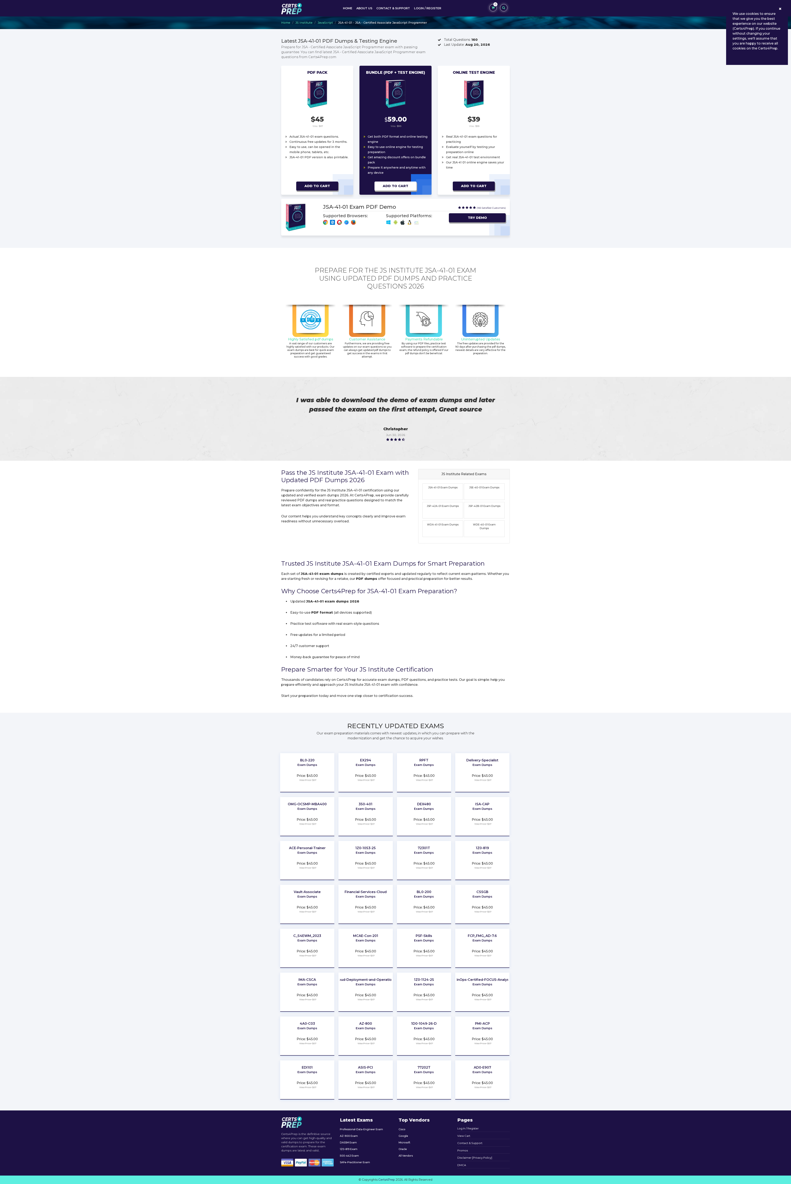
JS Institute (303, 23)
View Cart (463, 1135)
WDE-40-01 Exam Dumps (484, 526)
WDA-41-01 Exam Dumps (443, 524)
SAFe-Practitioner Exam (355, 1162)
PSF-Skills (424, 936)
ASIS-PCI (365, 1067)
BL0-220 (307, 760)
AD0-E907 (482, 1067)
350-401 (365, 804)
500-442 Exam (349, 1155)
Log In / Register (468, 1128)
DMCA (461, 1165)
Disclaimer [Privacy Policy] (474, 1157)
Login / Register (427, 8)
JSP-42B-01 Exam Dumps (484, 506)
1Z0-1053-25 (365, 848)
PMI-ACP (482, 1024)
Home (347, 8)
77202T (424, 1067)
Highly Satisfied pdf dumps (310, 339)
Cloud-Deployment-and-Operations (365, 980)
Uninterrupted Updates (480, 339)
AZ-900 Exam (349, 1135)
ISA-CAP (482, 804)
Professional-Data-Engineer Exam (361, 1129)
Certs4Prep (386, 1180)
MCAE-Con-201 (365, 936)
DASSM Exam (348, 1142)
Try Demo (477, 218)
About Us (364, 8)
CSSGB (482, 892)
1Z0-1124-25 (424, 980)
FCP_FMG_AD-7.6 (482, 936)
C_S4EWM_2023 (307, 936)
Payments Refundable (424, 339)
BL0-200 (424, 892)
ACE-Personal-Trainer (307, 848)
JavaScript (325, 23)
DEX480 (424, 804)
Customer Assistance (367, 339)
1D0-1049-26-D (424, 1024)
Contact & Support (393, 8)
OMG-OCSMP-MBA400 (307, 804)
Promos (462, 1150)
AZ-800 (365, 1024)
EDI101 (307, 1067)
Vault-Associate (307, 892)
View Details (307, 771)
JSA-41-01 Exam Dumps (443, 487)
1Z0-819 (482, 848)
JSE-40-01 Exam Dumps (484, 487)
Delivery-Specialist (482, 760)
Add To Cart (317, 186)
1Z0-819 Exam (348, 1149)
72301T (424, 848)
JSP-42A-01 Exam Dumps (443, 506)
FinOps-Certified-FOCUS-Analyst (482, 980)
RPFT (423, 760)
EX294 (365, 760)
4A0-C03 (307, 1024)
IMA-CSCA (307, 980)
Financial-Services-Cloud (366, 892)
